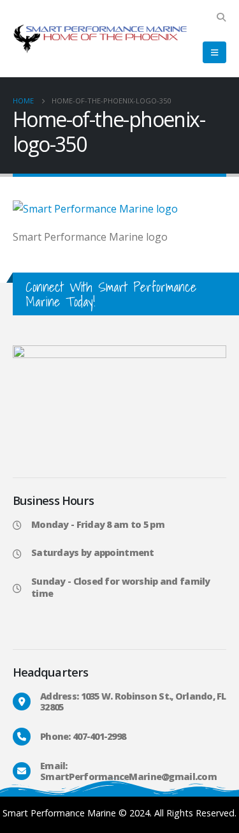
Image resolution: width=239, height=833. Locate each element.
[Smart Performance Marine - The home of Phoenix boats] (100, 39)
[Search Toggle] (220, 17)
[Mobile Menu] (214, 52)
